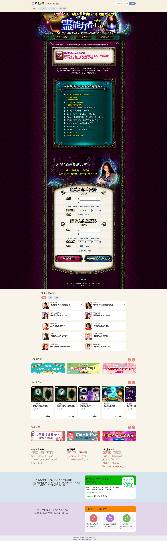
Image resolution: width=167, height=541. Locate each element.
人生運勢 (35, 460)
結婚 (47, 460)
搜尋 (132, 3)
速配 (39, 456)
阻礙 (86, 460)
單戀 (42, 8)
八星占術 (106, 456)
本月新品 (62, 8)
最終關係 (79, 460)
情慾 (33, 463)
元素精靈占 (117, 453)
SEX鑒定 (70, 460)
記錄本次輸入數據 (85, 251)
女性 (87, 214)
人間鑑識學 (107, 466)
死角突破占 (115, 460)
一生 (77, 456)
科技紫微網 (83, 537)
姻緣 (50, 456)
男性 (81, 214)
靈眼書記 (106, 463)
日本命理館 (75, 537)
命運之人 (49, 453)
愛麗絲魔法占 (116, 456)
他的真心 (35, 453)
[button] (129, 427)
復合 (42, 460)
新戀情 (54, 460)
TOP (52, 45)
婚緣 (69, 453)
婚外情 (40, 463)
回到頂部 (83, 280)
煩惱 (85, 453)
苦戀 (52, 8)
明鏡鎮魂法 (115, 463)
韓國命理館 (91, 537)
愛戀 (83, 456)
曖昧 (33, 456)
